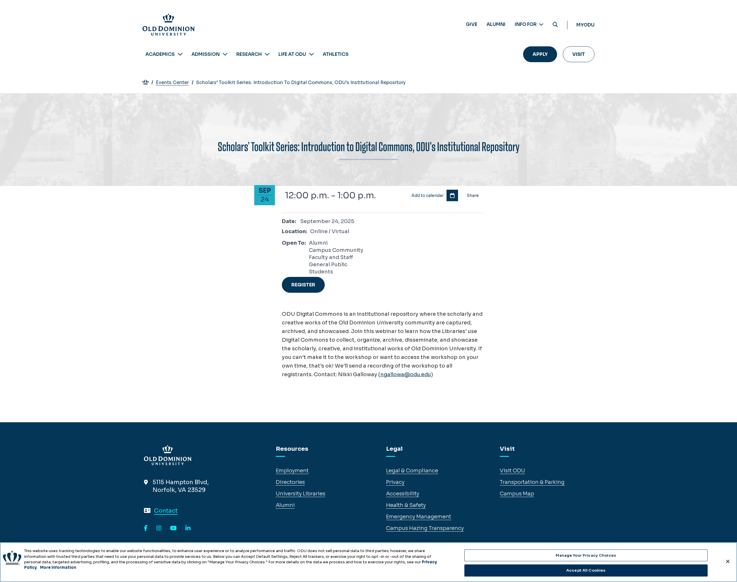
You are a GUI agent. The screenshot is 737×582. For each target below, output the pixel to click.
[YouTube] (173, 528)
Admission (205, 54)
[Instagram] (159, 528)
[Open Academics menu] (180, 54)
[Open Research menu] (267, 54)
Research (249, 54)
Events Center (172, 82)
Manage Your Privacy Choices (586, 555)
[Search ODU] (555, 25)
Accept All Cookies (585, 570)
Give (471, 24)
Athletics (336, 54)
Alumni (496, 24)
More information (58, 567)
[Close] (727, 561)
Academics (160, 54)
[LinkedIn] (188, 528)
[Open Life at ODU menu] (311, 54)
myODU (585, 25)
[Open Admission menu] (225, 54)
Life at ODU (292, 54)
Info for (526, 24)
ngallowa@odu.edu (405, 374)
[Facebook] (146, 528)
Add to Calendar (452, 195)
